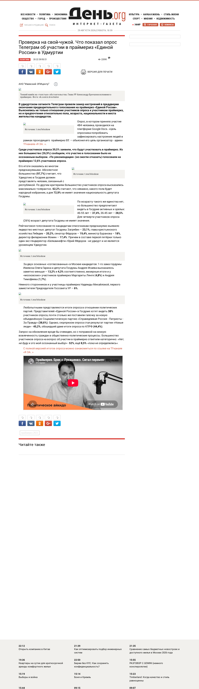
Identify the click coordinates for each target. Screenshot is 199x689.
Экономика (60, 14)
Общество (28, 18)
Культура (134, 14)
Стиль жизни (171, 14)
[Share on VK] (31, 69)
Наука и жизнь (151, 14)
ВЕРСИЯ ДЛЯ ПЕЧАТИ (100, 71)
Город (41, 18)
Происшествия (57, 18)
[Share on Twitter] (57, 69)
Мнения (148, 18)
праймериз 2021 (29, 432)
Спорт (136, 18)
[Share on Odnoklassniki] (39, 69)
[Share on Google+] (48, 69)
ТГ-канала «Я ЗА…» (34, 144)
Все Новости (28, 14)
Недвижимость (165, 18)
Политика (44, 14)
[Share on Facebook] (22, 69)
